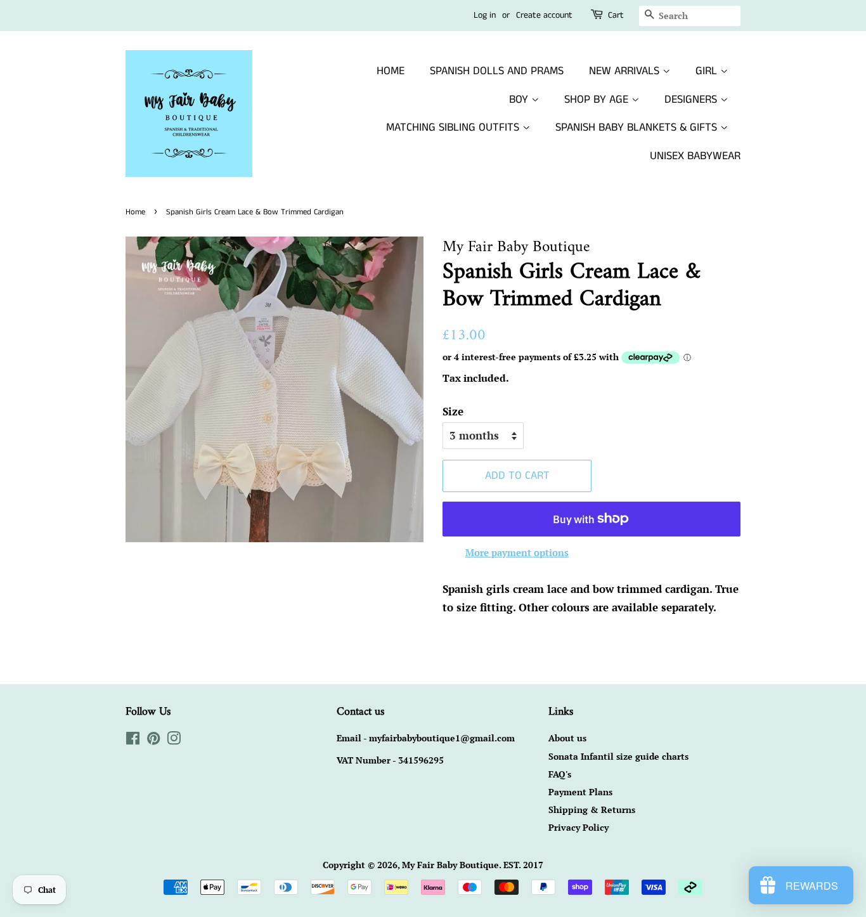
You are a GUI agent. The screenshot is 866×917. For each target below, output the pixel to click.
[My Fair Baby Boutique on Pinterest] (153, 740)
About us (567, 738)
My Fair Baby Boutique (450, 865)
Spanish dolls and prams (497, 71)
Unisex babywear (695, 156)
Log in (485, 15)
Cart (616, 15)
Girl (707, 71)
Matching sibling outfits (454, 127)
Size (453, 411)
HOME (390, 71)
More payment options (517, 552)
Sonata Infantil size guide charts (618, 756)
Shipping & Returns (591, 809)
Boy (520, 99)
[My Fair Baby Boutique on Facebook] (133, 740)
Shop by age (597, 99)
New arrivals (625, 71)
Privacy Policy (578, 827)
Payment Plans (580, 792)
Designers (692, 99)
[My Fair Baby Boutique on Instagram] (174, 740)
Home (135, 212)
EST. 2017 (523, 865)
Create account (544, 15)
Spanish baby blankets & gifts (637, 127)
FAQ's (559, 774)
